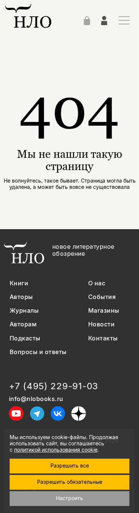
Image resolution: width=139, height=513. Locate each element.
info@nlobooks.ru (36, 398)
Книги (19, 283)
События (102, 296)
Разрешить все (69, 465)
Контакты (103, 338)
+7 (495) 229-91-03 (53, 386)
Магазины (103, 310)
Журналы (24, 310)
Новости (101, 324)
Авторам (23, 324)
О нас (96, 283)
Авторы (21, 296)
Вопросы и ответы (38, 352)
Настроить (69, 498)
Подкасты (25, 338)
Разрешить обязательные (69, 482)
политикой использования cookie (55, 449)
